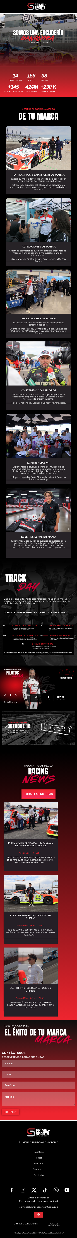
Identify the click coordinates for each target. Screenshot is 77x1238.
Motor (38, 853)
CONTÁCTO (10, 1112)
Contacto (38, 1175)
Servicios (38, 1163)
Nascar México (25, 853)
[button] (6, 727)
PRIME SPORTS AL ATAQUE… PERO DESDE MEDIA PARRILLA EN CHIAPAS (30, 844)
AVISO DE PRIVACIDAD (54, 1225)
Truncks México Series (25, 925)
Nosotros (38, 1152)
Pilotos (38, 1157)
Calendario (38, 1169)
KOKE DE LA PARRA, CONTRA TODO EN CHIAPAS (30, 917)
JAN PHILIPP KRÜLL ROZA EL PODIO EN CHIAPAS (30, 989)
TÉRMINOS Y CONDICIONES (25, 1224)
